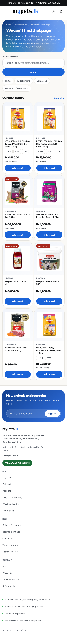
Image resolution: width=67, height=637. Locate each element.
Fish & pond (8, 510)
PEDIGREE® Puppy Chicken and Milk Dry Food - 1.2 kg (49, 350)
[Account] (53, 11)
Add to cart (17, 168)
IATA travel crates (10, 504)
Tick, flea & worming (12, 497)
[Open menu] (5, 11)
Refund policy (9, 586)
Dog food (7, 477)
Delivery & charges (11, 525)
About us (6, 566)
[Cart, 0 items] (61, 11)
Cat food (6, 484)
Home (8, 25)
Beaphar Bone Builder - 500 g (47, 282)
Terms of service (10, 579)
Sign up (52, 413)
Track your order (10, 545)
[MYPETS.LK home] (25, 11)
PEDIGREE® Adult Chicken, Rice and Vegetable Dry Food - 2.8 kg (18, 144)
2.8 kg (40, 151)
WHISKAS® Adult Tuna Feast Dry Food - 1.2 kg (47, 215)
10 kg (17, 151)
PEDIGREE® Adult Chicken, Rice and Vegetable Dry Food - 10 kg (49, 144)
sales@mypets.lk (10, 455)
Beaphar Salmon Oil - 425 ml (17, 282)
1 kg (25, 151)
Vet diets (6, 491)
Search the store (10, 56)
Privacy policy (9, 573)
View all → (59, 98)
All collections (23, 81)
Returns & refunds (11, 532)
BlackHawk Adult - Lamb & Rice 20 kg (17, 215)
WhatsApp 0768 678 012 (16, 88)
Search (33, 72)
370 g (8, 151)
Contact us (42, 81)
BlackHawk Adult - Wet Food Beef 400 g (16, 349)
